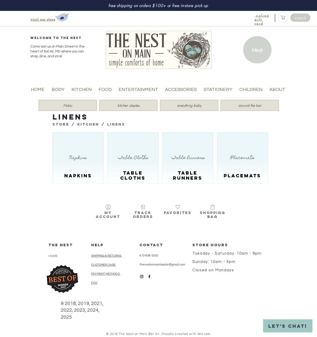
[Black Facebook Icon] (149, 276)
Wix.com (204, 334)
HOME (53, 256)
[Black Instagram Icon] (141, 276)
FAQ (94, 283)
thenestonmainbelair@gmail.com (162, 264)
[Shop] (283, 17)
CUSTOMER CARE (103, 264)
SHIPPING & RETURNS (106, 255)
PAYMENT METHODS (105, 273)
